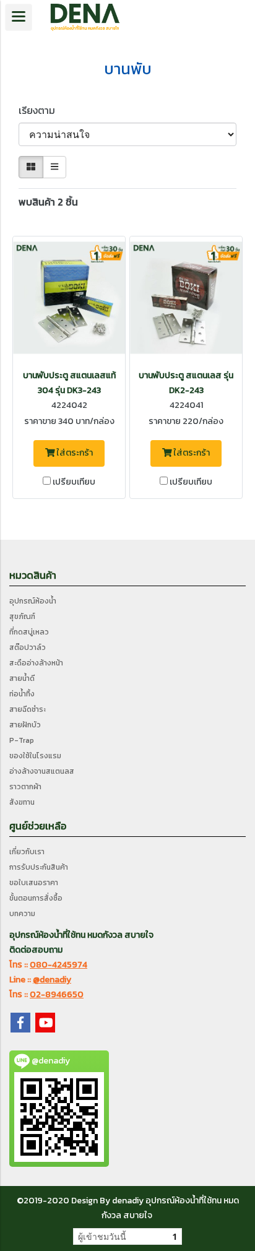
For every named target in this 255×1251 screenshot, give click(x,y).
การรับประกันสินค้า (38, 867)
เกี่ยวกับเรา (27, 851)
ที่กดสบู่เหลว (29, 632)
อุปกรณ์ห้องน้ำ (32, 601)
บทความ (22, 913)
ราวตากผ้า (25, 786)
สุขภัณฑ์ (22, 616)
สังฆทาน (22, 802)
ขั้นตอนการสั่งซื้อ (36, 898)
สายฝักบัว (25, 724)
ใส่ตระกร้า (73, 452)
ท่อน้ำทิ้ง (22, 693)
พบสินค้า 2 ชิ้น (48, 201)
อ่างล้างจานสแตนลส (41, 771)
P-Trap (21, 740)
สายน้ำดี (22, 678)
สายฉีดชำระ (27, 709)
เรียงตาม (41, 110)
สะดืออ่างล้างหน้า (36, 663)
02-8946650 (57, 994)
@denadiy (52, 979)
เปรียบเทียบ (74, 482)
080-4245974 (58, 964)
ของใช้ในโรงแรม (35, 755)
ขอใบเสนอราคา (33, 882)
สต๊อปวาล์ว (27, 647)
